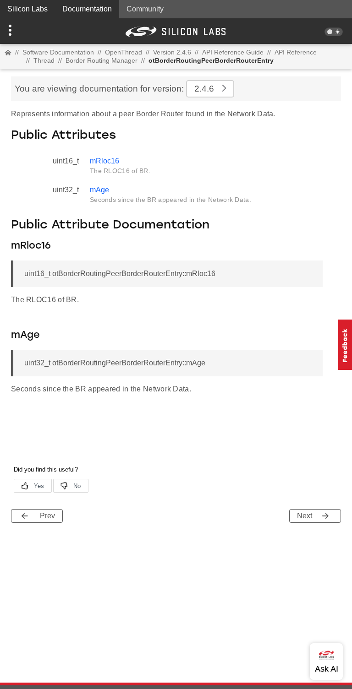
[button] (26, 31)
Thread (44, 60)
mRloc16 (104, 161)
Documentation (87, 9)
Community (145, 9)
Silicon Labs (27, 9)
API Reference (296, 52)
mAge (99, 190)
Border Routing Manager (102, 60)
